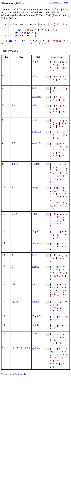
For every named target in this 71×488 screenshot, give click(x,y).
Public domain (20, 374)
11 (13, 348)
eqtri (34, 213)
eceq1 (35, 120)
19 (24, 348)
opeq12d (36, 143)
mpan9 (35, 301)
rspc (34, 284)
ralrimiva (37, 243)
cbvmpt (36, 163)
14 (13, 284)
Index (66, 2)
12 (13, 243)
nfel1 (35, 254)
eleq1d (35, 266)
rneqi (35, 187)
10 (15, 213)
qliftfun (36, 348)
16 (17, 301)
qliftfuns (20, 3)
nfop (34, 105)
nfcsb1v (36, 96)
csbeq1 (36, 333)
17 (16, 348)
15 (17, 284)
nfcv (34, 76)
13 (13, 301)
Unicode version (55, 2)
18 (20, 348)
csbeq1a (36, 131)
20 (28, 348)
